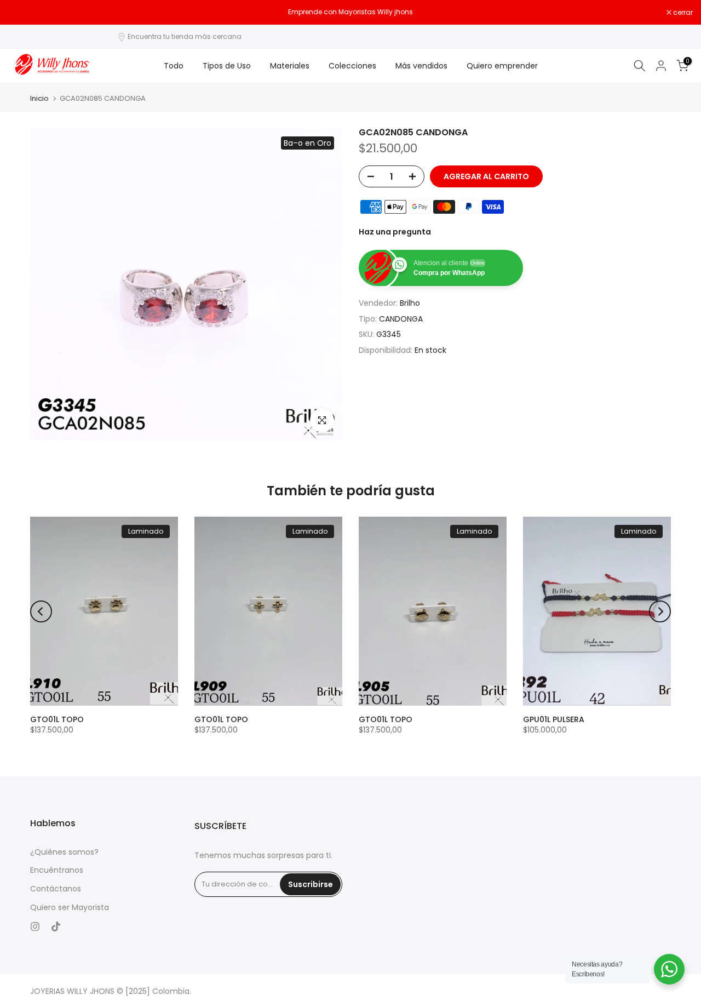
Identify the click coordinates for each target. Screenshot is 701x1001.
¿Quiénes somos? (64, 852)
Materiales (289, 65)
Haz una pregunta (395, 231)
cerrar (24, 12)
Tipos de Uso (227, 65)
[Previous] (41, 611)
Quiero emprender (502, 65)
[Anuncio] (350, 12)
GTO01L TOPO (57, 719)
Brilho (410, 303)
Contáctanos (55, 889)
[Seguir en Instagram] (35, 926)
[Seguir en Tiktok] (56, 926)
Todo (173, 65)
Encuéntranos (56, 870)
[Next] (660, 611)
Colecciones (352, 65)
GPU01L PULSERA (553, 719)
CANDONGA (401, 318)
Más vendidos (421, 65)
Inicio (39, 98)
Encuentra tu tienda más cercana (185, 36)
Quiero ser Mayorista (69, 907)
